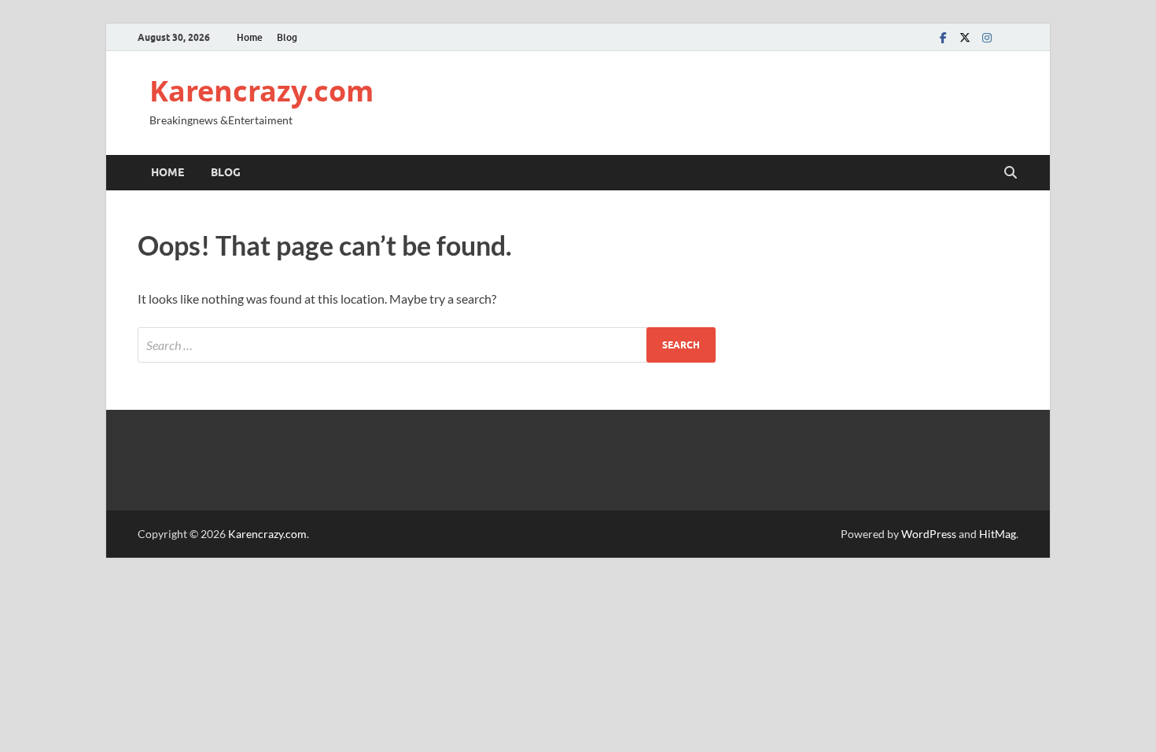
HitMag (997, 533)
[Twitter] (964, 37)
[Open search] (1010, 173)
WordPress (928, 533)
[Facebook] (942, 37)
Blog (287, 37)
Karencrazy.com (261, 91)
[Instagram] (986, 37)
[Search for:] (427, 345)
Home (250, 37)
